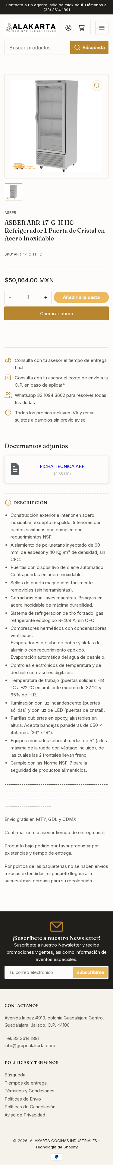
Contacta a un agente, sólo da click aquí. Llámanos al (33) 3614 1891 (57, 7)
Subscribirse (90, 972)
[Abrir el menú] (101, 27)
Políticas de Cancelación (30, 1107)
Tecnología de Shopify (56, 1147)
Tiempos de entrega (26, 1083)
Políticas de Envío (23, 1099)
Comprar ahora (56, 313)
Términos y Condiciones (30, 1091)
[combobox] (56, 47)
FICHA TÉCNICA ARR (62, 466)
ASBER (10, 212)
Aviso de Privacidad (25, 1115)
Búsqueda (94, 47)
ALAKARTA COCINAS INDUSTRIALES (63, 1140)
